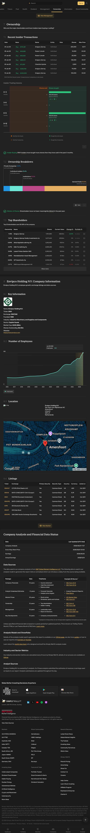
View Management (47, 15)
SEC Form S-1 (70, 599)
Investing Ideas (65, 744)
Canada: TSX (6, 748)
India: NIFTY (5, 744)
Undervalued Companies (9, 772)
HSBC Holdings (36, 737)
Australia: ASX (6, 741)
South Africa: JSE (7, 751)
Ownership (57, 9)
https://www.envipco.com (12, 332)
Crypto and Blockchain (9, 792)
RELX (33, 754)
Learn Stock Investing (67, 784)
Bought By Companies (57, 140)
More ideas (5, 799)
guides (76, 637)
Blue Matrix (70, 593)
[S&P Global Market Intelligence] (8, 712)
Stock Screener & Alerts (39, 775)
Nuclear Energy (7, 782)
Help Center (64, 780)
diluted (51, 211)
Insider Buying (6, 779)
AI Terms (29, 823)
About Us (64, 768)
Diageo (33, 748)
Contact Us (64, 772)
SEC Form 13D (70, 605)
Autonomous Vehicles (8, 785)
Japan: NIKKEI (6, 754)
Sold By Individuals (18, 136)
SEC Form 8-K (70, 615)
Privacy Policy (21, 823)
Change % (70, 229)
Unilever (33, 744)
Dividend (34, 9)
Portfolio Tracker (36, 772)
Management (45, 9)
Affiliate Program (66, 787)
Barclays (34, 761)
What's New (64, 751)
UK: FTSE (5, 737)
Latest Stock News (67, 734)
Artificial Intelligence (8, 789)
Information (68, 9)
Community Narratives (68, 748)
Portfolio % (78, 229)
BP (32, 758)
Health (24, 9)
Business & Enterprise (68, 791)
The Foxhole (64, 741)
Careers (63, 775)
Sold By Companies (18, 140)
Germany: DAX (6, 761)
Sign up (81, 3)
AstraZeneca (35, 734)
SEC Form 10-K (71, 583)
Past (17, 9)
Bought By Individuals (57, 136)
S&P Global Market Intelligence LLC (48, 569)
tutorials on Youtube (24, 640)
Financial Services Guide (41, 823)
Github (6, 657)
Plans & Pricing (65, 761)
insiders (24, 153)
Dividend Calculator (37, 782)
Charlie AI (64, 794)
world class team (21, 644)
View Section (46, 526)
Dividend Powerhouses (9, 775)
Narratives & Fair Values (38, 779)
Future (10, 9)
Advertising (64, 765)
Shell (32, 741)
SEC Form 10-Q (71, 585)
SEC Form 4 (70, 603)
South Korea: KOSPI (8, 758)
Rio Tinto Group (36, 751)
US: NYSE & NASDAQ (9, 734)
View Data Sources (8, 723)
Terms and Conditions (9, 823)
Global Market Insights (68, 737)
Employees (10, 391)
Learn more (40, 626)
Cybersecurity (6, 796)
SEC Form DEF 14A (72, 611)
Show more (45, 269)
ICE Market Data (71, 597)
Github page (60, 637)
